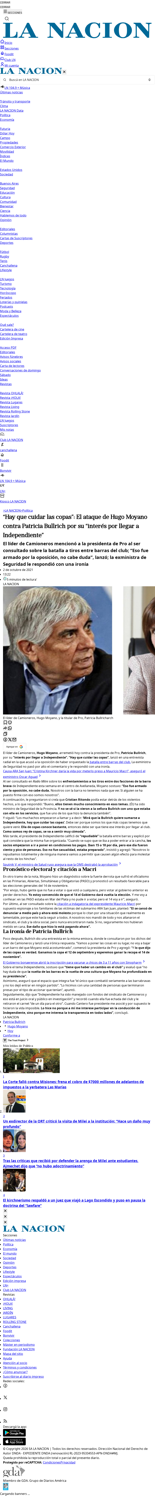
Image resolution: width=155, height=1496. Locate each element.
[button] (77, 286)
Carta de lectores (12, 366)
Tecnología (8, 288)
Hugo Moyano (18, 1026)
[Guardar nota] (5, 722)
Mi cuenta (12, 65)
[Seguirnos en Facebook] (5, 1387)
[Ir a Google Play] (14, 1435)
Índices (5, 156)
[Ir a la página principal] (77, 37)
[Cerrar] (64, 72)
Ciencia (5, 211)
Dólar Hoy (7, 133)
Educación (7, 192)
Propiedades (9, 142)
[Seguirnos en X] (5, 1398)
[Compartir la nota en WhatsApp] (10, 728)
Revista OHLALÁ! (11, 393)
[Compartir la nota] (5, 728)
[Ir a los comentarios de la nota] (10, 722)
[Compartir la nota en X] (10, 739)
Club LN (10, 60)
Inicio (8, 43)
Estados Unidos (11, 170)
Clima (4, 106)
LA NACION (12, 510)
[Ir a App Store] (14, 1444)
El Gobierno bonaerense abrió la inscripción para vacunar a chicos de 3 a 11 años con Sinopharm (72, 962)
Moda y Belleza (10, 311)
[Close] (5, 1211)
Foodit (9, 54)
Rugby (4, 256)
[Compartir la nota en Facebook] (5, 739)
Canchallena (8, 265)
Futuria (5, 129)
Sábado (5, 375)
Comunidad (8, 202)
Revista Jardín (9, 416)
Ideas (4, 379)
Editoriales (7, 229)
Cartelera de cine (12, 329)
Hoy (10, 1031)
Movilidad (7, 151)
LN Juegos (7, 279)
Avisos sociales (10, 361)
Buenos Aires (9, 183)
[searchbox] (76, 79)
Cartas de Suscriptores (16, 238)
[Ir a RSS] (5, 1422)
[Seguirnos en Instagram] (5, 1410)
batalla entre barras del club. (110, 762)
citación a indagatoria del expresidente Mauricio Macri (96, 904)
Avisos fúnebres (11, 357)
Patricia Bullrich (14, 1022)
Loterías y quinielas (13, 302)
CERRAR (5, 2)
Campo (5, 138)
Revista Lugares (11, 402)
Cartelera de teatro (13, 334)
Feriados (6, 297)
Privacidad (67, 1462)
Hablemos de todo (13, 215)
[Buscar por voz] (149, 80)
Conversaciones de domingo (20, 370)
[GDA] (14, 1476)
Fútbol (4, 252)
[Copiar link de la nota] (5, 734)
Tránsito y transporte (15, 101)
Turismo (6, 284)
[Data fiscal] (5, 1489)
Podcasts (6, 306)
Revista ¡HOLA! (10, 398)
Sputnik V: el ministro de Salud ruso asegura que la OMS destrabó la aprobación (60, 864)
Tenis (3, 261)
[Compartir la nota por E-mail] (14, 739)
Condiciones (51, 1462)
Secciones (12, 48)
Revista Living (9, 407)
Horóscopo (8, 293)
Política (27, 510)
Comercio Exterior (13, 147)
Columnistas (9, 234)
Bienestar (7, 206)
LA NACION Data (11, 110)
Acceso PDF (8, 347)
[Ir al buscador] (7, 18)
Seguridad (7, 188)
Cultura (5, 197)
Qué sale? (7, 325)
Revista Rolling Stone (15, 411)
